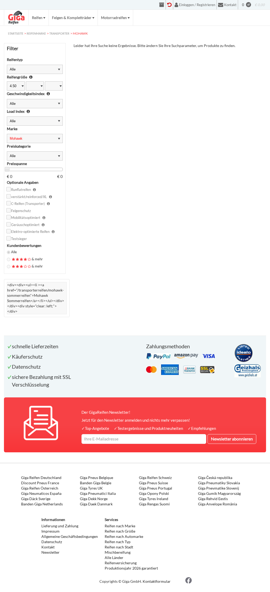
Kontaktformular (157, 581)
